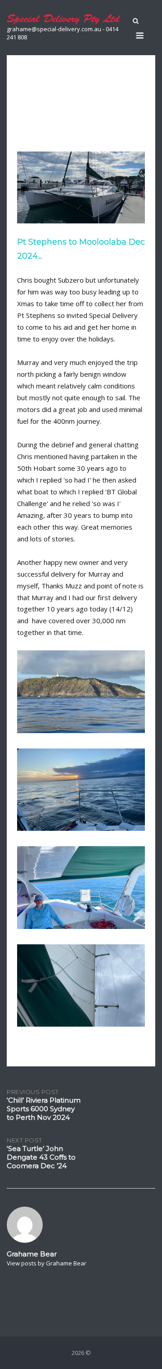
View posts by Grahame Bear (46, 1263)
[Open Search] (136, 22)
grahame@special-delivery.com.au (54, 29)
